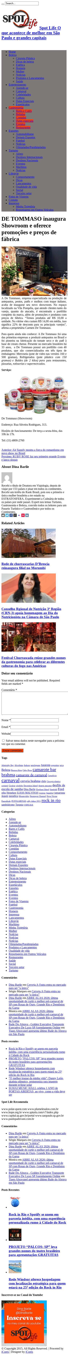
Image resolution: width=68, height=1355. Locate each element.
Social (19, 190)
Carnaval (21, 91)
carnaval (10, 780)
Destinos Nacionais (27, 160)
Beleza (13, 55)
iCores (5, 1351)
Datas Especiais (25, 101)
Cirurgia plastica (53, 781)
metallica (13, 796)
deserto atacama (45, 786)
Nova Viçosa (52, 796)
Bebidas (20, 114)
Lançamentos (23, 183)
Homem (20, 68)
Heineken (11, 792)
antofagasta (35, 765)
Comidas (21, 117)
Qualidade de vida (26, 186)
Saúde (19, 81)
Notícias (20, 74)
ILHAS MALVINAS (27, 792)
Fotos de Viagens (18, 196)
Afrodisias (19, 765)
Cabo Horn (27, 770)
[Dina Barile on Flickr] (19, 515)
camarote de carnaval (31, 775)
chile (43, 781)
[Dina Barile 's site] (3, 515)
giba (3, 792)
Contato (13, 199)
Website (6, 733)
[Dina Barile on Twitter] (7, 515)
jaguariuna (59, 792)
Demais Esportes (25, 137)
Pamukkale (6, 801)
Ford (61, 789)
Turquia (19, 804)
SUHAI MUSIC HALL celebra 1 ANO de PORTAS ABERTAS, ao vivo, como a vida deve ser (37, 1091)
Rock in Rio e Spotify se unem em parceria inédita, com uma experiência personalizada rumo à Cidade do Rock (37, 1052)
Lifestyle (14, 173)
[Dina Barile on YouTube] (23, 515)
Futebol (20, 140)
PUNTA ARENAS (18, 801)
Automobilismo (25, 134)
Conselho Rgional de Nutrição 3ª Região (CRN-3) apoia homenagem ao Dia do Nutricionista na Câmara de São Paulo (31, 613)
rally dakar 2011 (34, 801)
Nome (5, 720)
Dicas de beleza (25, 61)
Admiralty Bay (7, 765)
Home (12, 51)
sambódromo (8, 804)
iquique (42, 793)
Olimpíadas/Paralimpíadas (31, 147)
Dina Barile (29, 789)
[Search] (2, 4)
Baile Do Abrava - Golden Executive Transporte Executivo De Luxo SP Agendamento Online (36, 1026)
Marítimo (21, 167)
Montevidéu (24, 796)
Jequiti (4, 796)
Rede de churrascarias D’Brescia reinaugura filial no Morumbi (25, 566)
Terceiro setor (24, 193)
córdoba (19, 786)
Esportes (13, 130)
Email (4, 726)
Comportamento (25, 176)
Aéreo (19, 153)
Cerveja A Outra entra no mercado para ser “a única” (34, 993)
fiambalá (53, 789)
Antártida (45, 765)
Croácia (12, 786)
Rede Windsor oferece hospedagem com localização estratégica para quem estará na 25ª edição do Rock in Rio (35, 1071)
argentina (55, 765)
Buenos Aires (16, 770)
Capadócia (52, 776)
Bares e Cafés (24, 111)
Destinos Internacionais (29, 157)
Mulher (20, 71)
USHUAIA (28, 805)
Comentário (9, 689)
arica (62, 765)
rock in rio (51, 800)
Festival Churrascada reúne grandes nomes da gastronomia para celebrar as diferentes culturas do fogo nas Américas (33, 662)
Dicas (19, 180)
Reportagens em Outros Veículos (34, 209)
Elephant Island (42, 789)
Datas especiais (24, 120)
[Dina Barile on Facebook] (11, 515)
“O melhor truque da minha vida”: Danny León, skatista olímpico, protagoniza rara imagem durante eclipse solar (36, 1081)
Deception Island (31, 786)
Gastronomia (16, 107)
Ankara (27, 765)
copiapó (4, 786)
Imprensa (14, 203)
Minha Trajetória (25, 206)
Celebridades (23, 94)
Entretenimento (17, 84)
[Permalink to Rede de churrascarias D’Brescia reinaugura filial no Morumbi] (28, 556)
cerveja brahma (30, 781)
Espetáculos (23, 104)
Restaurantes (23, 127)
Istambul (49, 793)
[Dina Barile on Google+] (15, 515)
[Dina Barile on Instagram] (27, 515)
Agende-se (22, 87)
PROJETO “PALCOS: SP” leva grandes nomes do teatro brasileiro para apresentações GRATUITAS (36, 1062)
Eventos (20, 124)
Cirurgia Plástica (25, 58)
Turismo (13, 150)
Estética (20, 64)
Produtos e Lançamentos (30, 78)
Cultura (20, 97)
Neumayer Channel (38, 796)
